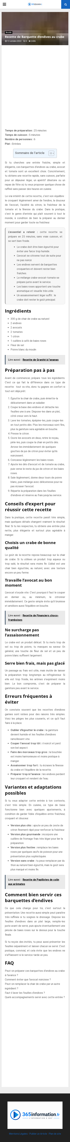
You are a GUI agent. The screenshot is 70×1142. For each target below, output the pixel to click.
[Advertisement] (35, 90)
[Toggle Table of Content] (49, 153)
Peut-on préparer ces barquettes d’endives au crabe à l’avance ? (35, 973)
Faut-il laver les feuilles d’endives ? (25, 992)
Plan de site (55, 1133)
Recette (9, 32)
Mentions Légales (18, 1133)
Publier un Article (38, 1133)
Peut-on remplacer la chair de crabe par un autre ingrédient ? (32, 986)
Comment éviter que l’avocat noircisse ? (28, 979)
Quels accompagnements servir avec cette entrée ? (35, 997)
